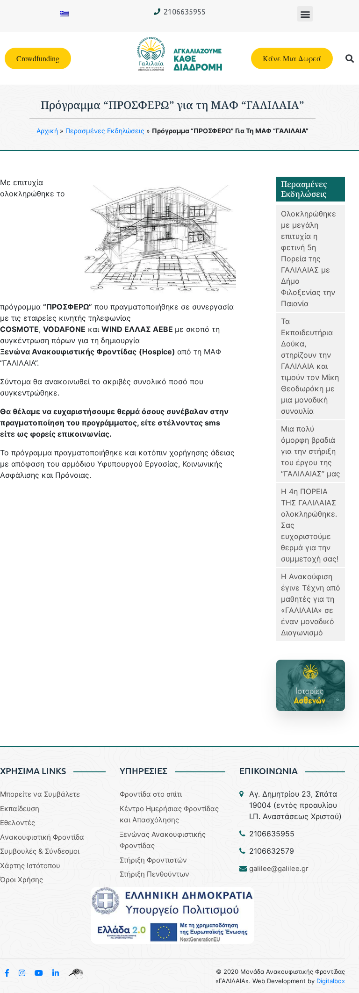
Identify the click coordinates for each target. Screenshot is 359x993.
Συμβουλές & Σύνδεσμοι (39, 851)
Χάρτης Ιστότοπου (30, 865)
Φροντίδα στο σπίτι (151, 794)
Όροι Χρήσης (21, 879)
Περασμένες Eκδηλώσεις (104, 131)
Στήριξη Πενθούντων (154, 874)
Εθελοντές (17, 822)
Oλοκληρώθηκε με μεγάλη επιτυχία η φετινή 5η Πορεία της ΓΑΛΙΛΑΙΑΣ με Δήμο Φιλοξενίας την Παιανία (308, 258)
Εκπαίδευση (19, 808)
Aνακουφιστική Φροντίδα (42, 837)
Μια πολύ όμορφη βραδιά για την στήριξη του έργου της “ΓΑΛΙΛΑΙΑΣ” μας (310, 451)
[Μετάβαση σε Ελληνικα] (64, 13)
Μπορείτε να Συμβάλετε (40, 794)
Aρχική (47, 131)
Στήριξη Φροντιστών (153, 860)
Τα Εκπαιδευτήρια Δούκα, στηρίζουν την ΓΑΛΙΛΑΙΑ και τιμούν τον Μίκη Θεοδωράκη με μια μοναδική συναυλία (310, 366)
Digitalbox (330, 981)
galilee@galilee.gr (279, 868)
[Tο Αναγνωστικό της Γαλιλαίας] (75, 973)
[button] (305, 14)
